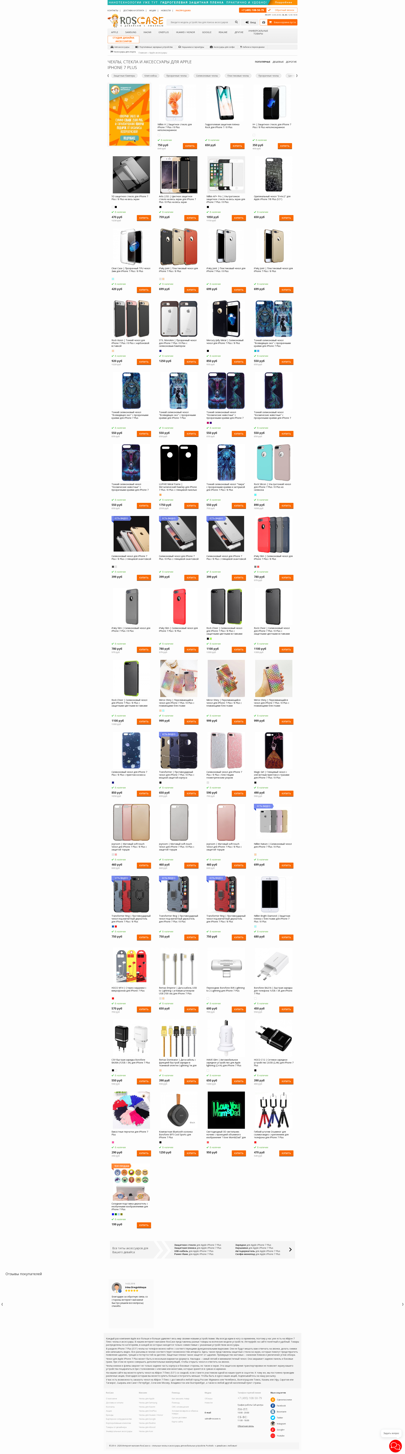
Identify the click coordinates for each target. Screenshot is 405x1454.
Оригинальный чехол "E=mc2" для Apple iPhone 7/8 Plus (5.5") (272, 198)
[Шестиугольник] (160, 711)
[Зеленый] (211, 639)
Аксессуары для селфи (224, 47)
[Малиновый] (113, 1142)
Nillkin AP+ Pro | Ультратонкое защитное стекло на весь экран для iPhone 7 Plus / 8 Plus (225, 199)
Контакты (113, 10)
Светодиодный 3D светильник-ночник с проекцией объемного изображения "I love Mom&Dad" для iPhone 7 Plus (226, 1134)
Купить (190, 145)
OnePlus (164, 32)
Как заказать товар (180, 1398)
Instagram (281, 1423)
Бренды (109, 1415)
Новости (166, 10)
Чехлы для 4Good (147, 1427)
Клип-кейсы (150, 75)
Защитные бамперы (124, 75)
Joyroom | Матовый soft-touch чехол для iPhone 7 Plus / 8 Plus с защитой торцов (129, 847)
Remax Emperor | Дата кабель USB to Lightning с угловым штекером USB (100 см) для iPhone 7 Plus (178, 990)
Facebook (281, 1405)
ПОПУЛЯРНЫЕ (262, 61)
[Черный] (116, 207)
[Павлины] (255, 351)
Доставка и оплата (133, 10)
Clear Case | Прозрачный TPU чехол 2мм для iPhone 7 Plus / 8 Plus (131, 270)
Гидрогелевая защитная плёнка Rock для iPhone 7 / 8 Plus (222, 126)
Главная (143, 52)
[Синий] (113, 926)
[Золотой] (163, 279)
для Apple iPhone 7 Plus (197, 1244)
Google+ (281, 1429)
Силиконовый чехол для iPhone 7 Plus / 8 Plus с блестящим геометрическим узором (224, 775)
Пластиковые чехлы (238, 75)
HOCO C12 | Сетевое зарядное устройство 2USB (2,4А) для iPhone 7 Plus (273, 1062)
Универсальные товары (258, 32)
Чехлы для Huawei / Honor (151, 1415)
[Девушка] (258, 351)
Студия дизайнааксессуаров (123, 39)
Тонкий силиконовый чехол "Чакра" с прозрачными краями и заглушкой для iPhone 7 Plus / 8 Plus (225, 487)
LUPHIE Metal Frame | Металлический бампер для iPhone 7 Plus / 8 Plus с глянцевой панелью (178, 487)
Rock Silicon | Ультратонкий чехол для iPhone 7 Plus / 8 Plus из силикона (272, 487)
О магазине (111, 1398)
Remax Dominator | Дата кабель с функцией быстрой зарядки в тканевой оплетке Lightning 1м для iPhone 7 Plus (177, 1062)
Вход (253, 22)
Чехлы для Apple (146, 1398)
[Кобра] (211, 423)
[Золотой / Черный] (160, 495)
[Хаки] (121, 1214)
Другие (239, 32)
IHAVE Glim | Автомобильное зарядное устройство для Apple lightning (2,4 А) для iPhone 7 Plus (223, 1062)
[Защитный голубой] (119, 1214)
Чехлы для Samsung (148, 1403)
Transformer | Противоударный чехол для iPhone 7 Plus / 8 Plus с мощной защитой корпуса (176, 775)
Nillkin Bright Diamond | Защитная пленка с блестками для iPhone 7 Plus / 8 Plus (272, 918)
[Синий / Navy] (160, 351)
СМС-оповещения (180, 1407)
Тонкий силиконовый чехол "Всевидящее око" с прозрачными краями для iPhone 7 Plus (272, 343)
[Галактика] (113, 782)
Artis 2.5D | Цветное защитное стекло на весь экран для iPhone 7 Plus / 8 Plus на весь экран (177, 199)
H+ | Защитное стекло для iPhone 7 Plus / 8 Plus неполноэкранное (271, 126)
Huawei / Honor (185, 32)
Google (206, 32)
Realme (223, 32)
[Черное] (160, 207)
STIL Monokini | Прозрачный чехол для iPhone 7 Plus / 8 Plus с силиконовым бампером (177, 343)
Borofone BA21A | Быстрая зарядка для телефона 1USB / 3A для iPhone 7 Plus (273, 990)
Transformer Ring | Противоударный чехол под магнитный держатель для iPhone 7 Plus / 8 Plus (131, 918)
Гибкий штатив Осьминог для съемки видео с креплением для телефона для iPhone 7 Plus (271, 1134)
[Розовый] (258, 567)
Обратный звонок (284, 10)
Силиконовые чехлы (207, 75)
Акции (152, 10)
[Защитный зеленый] (116, 1214)
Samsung (130, 32)
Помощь (176, 1403)
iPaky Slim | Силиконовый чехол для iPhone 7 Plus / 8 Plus (273, 557)
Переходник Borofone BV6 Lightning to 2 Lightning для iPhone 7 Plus (225, 989)
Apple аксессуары (158, 52)
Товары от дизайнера (116, 1427)
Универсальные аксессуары (119, 1431)
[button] (395, 1446)
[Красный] (116, 926)
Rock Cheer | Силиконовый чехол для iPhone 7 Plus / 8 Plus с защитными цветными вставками (224, 631)
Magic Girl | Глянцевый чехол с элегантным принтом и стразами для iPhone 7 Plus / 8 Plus (271, 775)
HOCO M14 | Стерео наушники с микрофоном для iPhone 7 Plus (129, 989)
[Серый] (113, 567)
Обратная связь (246, 1426)
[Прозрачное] (159, 135)
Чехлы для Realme (147, 1423)
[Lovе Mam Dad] (208, 1142)
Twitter (280, 1417)
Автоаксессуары (121, 47)
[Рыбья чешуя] (163, 711)
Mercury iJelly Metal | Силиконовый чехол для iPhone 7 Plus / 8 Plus (224, 342)
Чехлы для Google (147, 1419)
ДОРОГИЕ (291, 61)
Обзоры (208, 1398)
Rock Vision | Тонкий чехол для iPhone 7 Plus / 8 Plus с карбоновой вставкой (130, 343)
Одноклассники (284, 1399)
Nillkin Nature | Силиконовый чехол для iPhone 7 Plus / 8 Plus (273, 845)
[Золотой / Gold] (113, 351)
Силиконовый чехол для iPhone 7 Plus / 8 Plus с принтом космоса (129, 773)
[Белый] (113, 207)
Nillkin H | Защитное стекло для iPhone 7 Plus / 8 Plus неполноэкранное (175, 127)
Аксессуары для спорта (125, 51)
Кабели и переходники (254, 47)
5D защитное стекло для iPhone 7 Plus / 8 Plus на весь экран (130, 198)
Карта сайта (177, 1421)
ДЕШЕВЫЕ (278, 61)
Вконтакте (281, 1411)
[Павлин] (208, 423)
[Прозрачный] (113, 279)
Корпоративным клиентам (118, 1423)
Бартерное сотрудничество (119, 1419)
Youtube (280, 1435)
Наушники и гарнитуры (193, 47)
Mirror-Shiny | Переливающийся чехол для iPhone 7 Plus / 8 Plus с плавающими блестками (176, 703)
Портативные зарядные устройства (156, 47)
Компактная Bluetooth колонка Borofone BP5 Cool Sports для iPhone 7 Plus (176, 1134)
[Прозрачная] (255, 926)
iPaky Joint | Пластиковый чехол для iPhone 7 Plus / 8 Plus (178, 270)
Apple (114, 32)
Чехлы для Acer (146, 1431)
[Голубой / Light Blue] (255, 495)
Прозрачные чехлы (176, 75)
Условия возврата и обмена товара (185, 1412)
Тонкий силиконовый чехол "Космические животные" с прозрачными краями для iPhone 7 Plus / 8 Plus (224, 415)
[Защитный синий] (113, 1214)
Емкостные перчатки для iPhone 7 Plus (130, 1133)
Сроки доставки (179, 1417)
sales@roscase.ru (213, 1418)
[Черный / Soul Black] (160, 782)
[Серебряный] (160, 279)
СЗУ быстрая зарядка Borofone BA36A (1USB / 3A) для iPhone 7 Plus (131, 1061)
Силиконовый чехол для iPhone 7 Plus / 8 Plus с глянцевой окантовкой (131, 557)
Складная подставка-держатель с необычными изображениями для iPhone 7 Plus (130, 1206)
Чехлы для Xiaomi (147, 1407)
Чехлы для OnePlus (147, 1411)
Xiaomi (147, 32)
